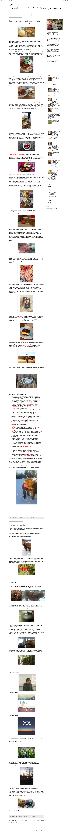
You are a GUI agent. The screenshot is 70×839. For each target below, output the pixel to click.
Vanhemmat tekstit (40, 820)
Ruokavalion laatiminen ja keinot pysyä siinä (56, 99)
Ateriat (16, 14)
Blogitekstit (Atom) (14, 822)
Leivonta (28, 14)
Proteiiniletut (54, 88)
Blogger (42, 830)
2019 (49, 187)
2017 (49, 189)
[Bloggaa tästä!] (31, 517)
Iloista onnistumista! (56, 160)
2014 (49, 202)
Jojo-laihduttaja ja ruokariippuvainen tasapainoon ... (52, 193)
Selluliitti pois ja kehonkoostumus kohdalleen (55, 78)
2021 (49, 184)
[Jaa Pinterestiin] (34, 517)
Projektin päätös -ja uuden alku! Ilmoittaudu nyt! (56, 132)
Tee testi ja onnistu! (17, 525)
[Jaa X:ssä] (32, 517)
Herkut (22, 14)
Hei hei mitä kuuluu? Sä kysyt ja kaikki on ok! (56, 143)
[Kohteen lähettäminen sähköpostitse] (30, 517)
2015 (49, 200)
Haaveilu (21, 741)
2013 (49, 203)
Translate (55, 209)
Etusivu (11, 14)
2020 (49, 186)
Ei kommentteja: (26, 517)
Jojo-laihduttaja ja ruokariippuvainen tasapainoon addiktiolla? (24, 22)
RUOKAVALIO (36, 14)
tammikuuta (51, 191)
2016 (49, 198)
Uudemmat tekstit (12, 820)
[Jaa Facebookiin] (33, 517)
